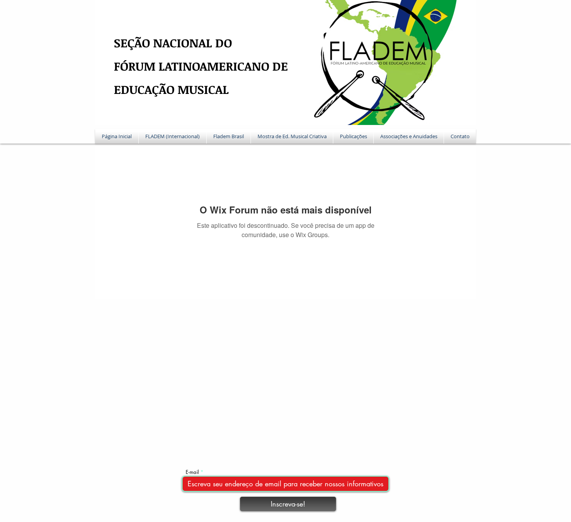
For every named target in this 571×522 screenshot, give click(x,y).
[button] (172, 136)
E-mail (192, 472)
